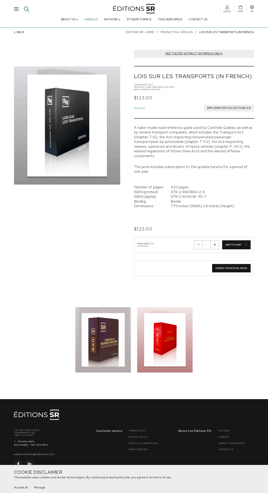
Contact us (198, 19)
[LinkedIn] (30, 464)
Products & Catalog (177, 32)
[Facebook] (18, 464)
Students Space (139, 19)
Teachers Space (170, 19)
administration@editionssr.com (34, 454)
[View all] (103, 340)
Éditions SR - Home (140, 32)
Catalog (91, 19)
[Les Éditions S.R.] (134, 9)
